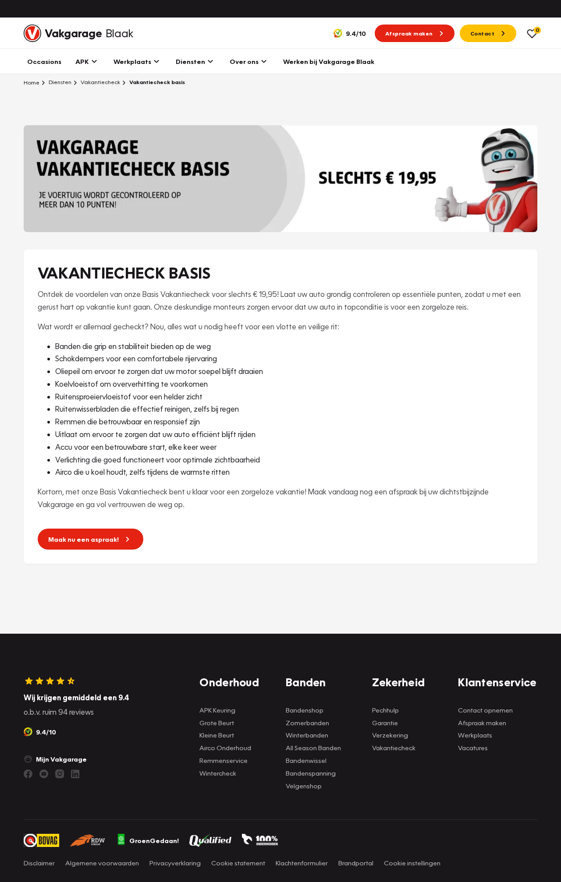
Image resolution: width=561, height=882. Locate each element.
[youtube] (43, 773)
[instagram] (59, 773)
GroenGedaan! (154, 840)
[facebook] (28, 773)
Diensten (59, 82)
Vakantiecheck (99, 82)
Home (31, 82)
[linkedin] (75, 773)
